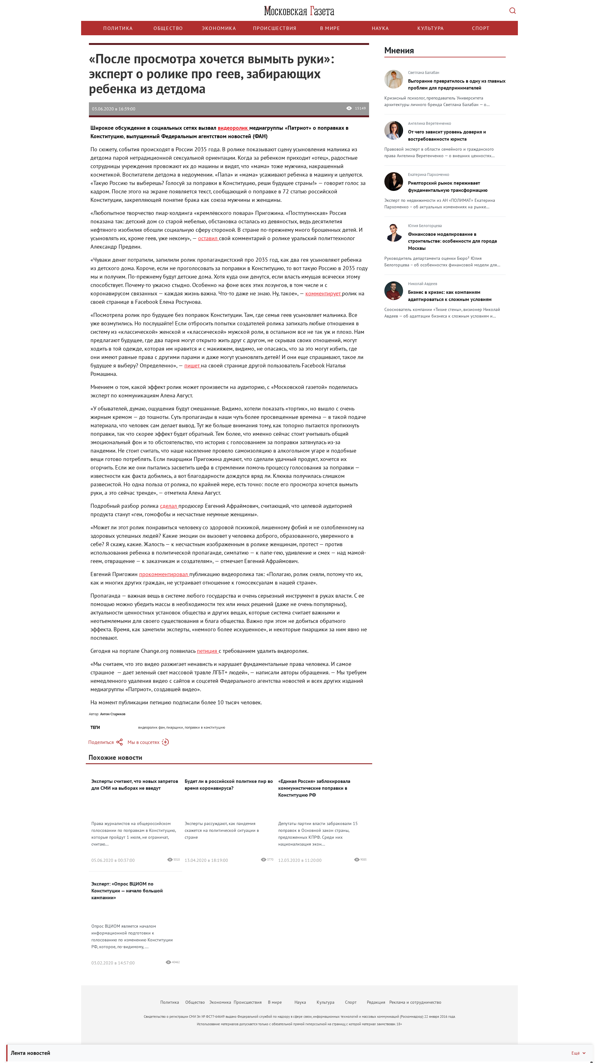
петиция (208, 650)
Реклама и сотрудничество (415, 1002)
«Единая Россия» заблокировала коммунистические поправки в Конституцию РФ (314, 788)
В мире (330, 28)
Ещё (576, 1053)
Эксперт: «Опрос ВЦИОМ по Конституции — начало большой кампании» (127, 890)
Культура (430, 28)
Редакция (376, 1002)
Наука (380, 28)
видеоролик (233, 127)
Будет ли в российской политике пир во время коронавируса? (229, 784)
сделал (169, 505)
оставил (208, 238)
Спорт (481, 28)
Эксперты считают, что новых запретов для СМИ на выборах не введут (134, 784)
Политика (118, 28)
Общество (168, 28)
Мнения (399, 50)
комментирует (323, 293)
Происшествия (275, 28)
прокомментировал (164, 574)
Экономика (219, 28)
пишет (192, 365)
